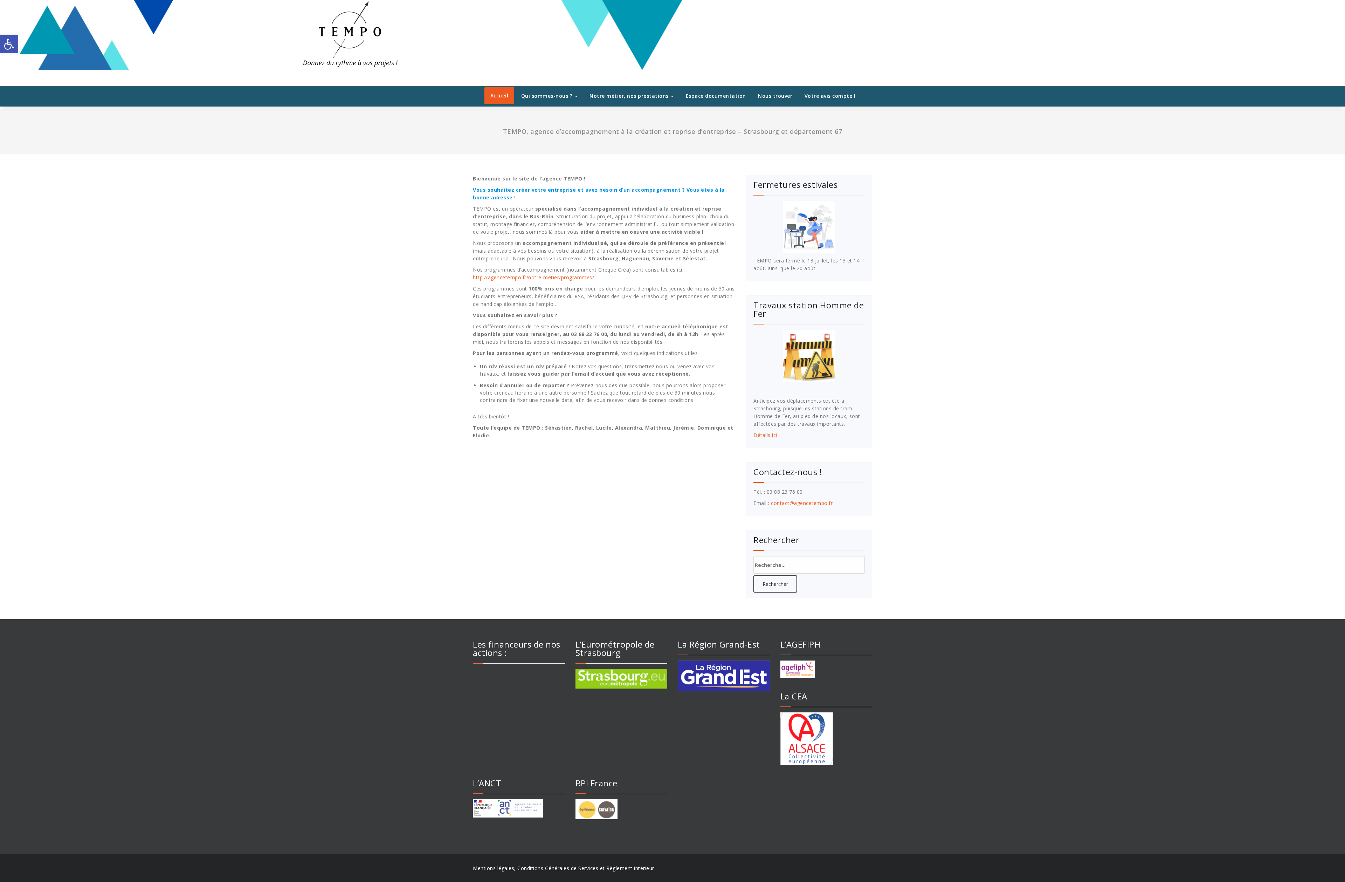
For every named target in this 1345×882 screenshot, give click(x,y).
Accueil (499, 95)
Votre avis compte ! (830, 96)
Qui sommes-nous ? (547, 96)
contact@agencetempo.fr (802, 503)
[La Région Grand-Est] (724, 676)
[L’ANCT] (519, 808)
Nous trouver (775, 96)
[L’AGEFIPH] (826, 669)
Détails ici (765, 435)
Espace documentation (716, 96)
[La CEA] (826, 738)
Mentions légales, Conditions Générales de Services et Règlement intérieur (563, 868)
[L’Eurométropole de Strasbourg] (621, 679)
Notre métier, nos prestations (629, 96)
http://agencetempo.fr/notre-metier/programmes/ (533, 277)
